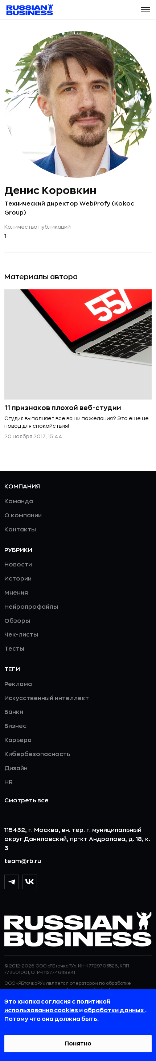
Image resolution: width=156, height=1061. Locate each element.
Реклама (18, 684)
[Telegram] (11, 882)
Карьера (18, 740)
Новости (18, 565)
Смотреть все (26, 800)
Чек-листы (21, 635)
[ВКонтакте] (29, 882)
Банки (13, 712)
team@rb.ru (22, 861)
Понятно (78, 1044)
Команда (18, 501)
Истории (18, 579)
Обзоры (17, 621)
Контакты (20, 529)
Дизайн (16, 768)
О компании (23, 515)
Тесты (14, 649)
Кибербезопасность (37, 754)
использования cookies (41, 1010)
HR (8, 782)
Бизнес (15, 726)
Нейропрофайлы (31, 607)
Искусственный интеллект (46, 698)
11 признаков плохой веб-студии (62, 408)
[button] (145, 10)
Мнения (16, 593)
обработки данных (114, 1010)
